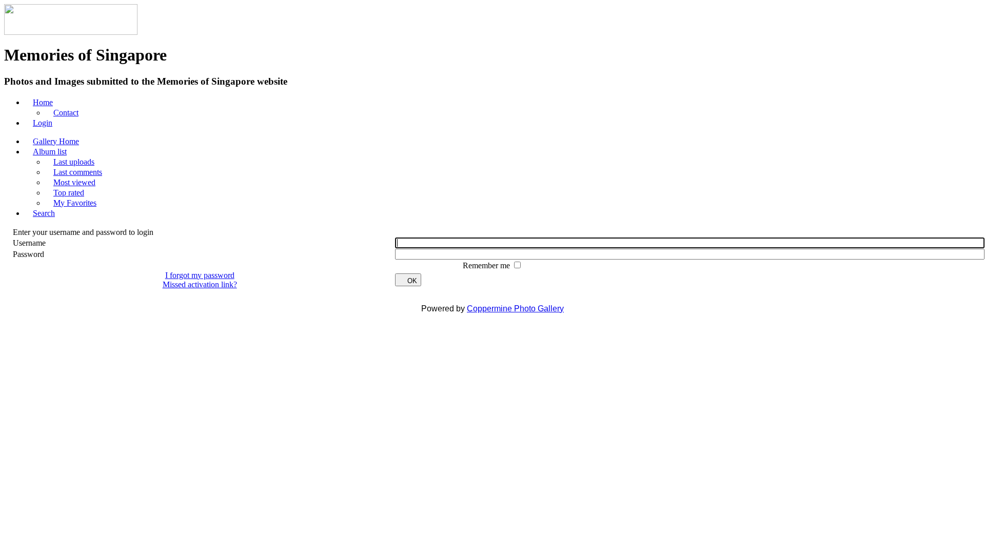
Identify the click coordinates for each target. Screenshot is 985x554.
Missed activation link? (200, 284)
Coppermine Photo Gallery (515, 308)
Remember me (487, 265)
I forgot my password (199, 275)
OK (412, 281)
